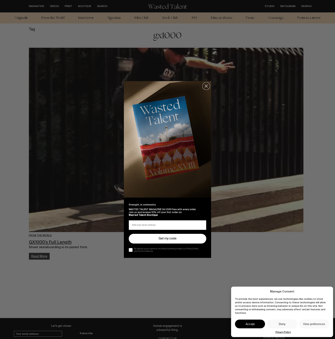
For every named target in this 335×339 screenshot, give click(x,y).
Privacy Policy (283, 332)
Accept (250, 324)
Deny (282, 324)
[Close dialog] (206, 86)
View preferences (314, 324)
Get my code (167, 238)
